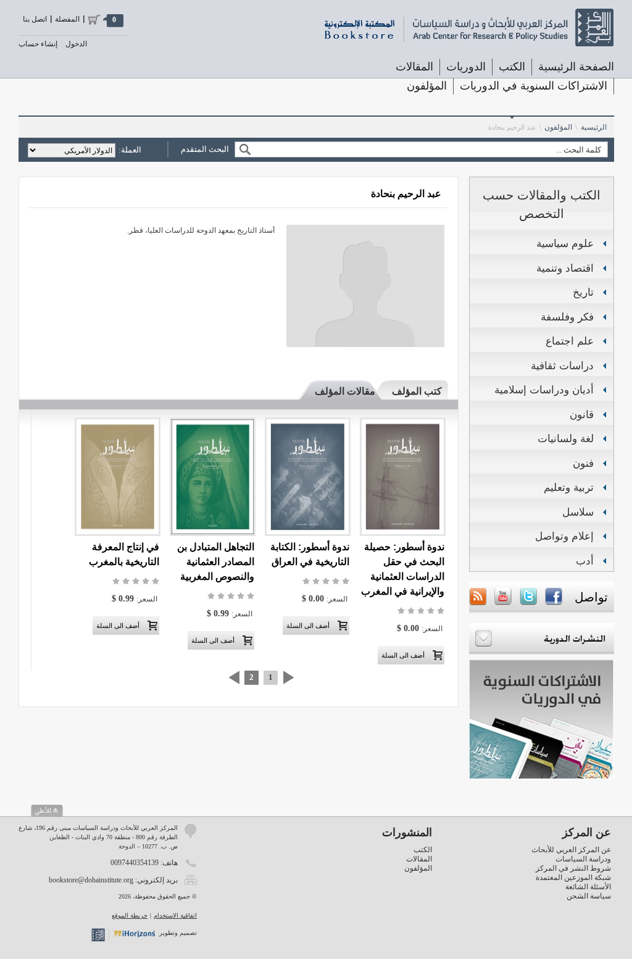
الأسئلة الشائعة (588, 886)
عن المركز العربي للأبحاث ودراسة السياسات (571, 854)
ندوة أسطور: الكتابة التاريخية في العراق (309, 554)
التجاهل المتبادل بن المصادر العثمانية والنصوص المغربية (215, 562)
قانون (582, 415)
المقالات (414, 67)
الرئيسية (594, 127)
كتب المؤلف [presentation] (417, 391)
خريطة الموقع (130, 915)
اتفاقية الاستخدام (175, 915)
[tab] (411, 390)
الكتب (423, 849)
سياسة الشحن (589, 896)
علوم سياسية (565, 243)
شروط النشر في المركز (573, 868)
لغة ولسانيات (566, 439)
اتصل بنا (35, 19)
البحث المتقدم (205, 149)
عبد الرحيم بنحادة (512, 127)
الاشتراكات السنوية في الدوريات (533, 86)
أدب (585, 561)
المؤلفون (427, 86)
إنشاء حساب (38, 44)
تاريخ (583, 292)
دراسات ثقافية (562, 366)
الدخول (76, 44)
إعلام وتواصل (564, 536)
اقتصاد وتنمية (565, 268)
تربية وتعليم (569, 487)
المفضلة (67, 19)
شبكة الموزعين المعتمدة (573, 877)
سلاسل (578, 512)
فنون (583, 463)
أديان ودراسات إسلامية (544, 390)
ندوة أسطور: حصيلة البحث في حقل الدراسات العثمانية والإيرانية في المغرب (402, 569)
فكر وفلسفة (567, 317)
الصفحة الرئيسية (576, 67)
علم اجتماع (570, 341)
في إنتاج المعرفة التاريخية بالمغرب (124, 554)
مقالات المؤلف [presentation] (345, 391)
